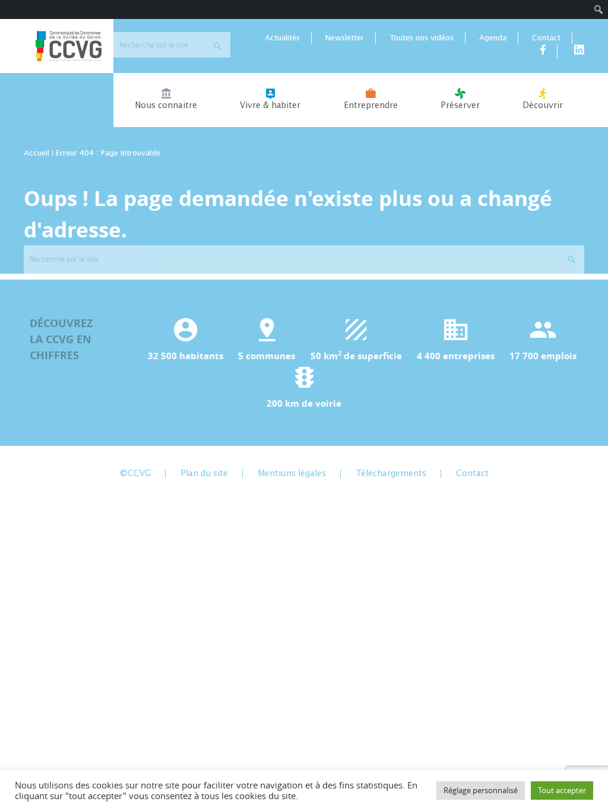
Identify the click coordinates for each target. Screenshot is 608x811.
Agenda (492, 38)
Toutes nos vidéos (422, 38)
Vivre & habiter (270, 106)
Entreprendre (371, 106)
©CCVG (135, 474)
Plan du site (204, 474)
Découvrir (542, 106)
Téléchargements (391, 474)
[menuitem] (599, 9)
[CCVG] (68, 46)
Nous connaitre (166, 106)
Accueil (36, 153)
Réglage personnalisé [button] (481, 790)
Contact (546, 38)
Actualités (282, 38)
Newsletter (344, 38)
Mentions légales (292, 474)
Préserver (460, 106)
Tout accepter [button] (562, 790)
